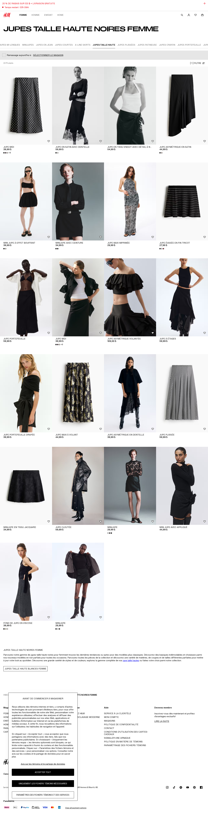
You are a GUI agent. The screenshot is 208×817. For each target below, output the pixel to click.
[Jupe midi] (26, 106)
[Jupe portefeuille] (26, 297)
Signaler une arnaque (117, 738)
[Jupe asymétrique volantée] (130, 297)
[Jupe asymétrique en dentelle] (130, 393)
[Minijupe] (130, 486)
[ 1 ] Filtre (195, 63)
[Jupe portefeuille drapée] (26, 393)
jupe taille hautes (131, 660)
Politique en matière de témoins (123, 741)
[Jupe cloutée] (78, 486)
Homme (35, 15)
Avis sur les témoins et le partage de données (43, 764)
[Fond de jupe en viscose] (26, 582)
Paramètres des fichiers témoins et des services (42, 795)
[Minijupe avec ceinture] (78, 201)
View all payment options (75, 808)
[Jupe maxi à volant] (78, 393)
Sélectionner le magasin (48, 55)
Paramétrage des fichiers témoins (125, 745)
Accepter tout (43, 772)
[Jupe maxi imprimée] (130, 201)
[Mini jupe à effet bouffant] (26, 201)
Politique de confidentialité (121, 724)
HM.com (7, 695)
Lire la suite (161, 721)
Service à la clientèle (117, 713)
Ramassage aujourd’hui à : (19, 55)
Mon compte (111, 717)
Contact (109, 728)
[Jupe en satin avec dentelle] (78, 106)
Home (60, 15)
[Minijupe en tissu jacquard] (26, 486)
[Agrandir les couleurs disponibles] (57, 153)
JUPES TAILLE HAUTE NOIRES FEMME (77, 695)
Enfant (48, 15)
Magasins (109, 721)
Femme (23, 15)
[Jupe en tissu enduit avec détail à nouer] (130, 106)
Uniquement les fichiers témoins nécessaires (43, 783)
